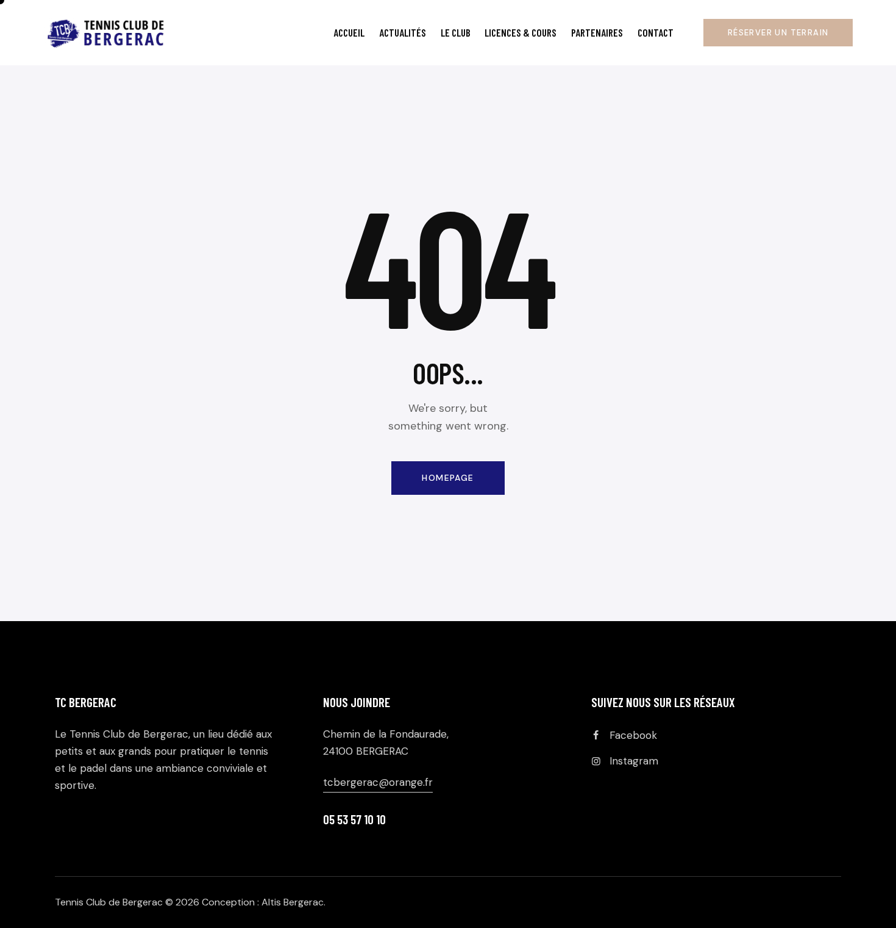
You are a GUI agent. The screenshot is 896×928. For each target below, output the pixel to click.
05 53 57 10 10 (354, 819)
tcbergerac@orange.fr (378, 782)
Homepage (448, 477)
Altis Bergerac (292, 902)
